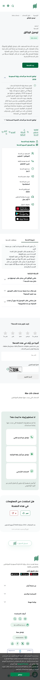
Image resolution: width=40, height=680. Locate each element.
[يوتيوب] (27, 643)
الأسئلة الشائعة (22, 133)
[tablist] (20, 239)
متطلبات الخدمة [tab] (11, 239)
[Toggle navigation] (3, 5)
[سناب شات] (12, 643)
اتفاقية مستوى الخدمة (35, 132)
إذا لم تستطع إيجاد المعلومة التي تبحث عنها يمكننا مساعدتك (21, 423)
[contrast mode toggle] (25, 619)
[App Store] (22, 219)
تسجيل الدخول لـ (22, 543)
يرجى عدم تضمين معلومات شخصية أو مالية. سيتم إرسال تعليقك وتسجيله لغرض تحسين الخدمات (21, 347)
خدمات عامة (15, 15)
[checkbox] (25, 513)
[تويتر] (22, 643)
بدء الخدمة (30, 65)
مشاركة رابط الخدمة (28, 141)
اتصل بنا (5, 132)
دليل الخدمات (26, 15)
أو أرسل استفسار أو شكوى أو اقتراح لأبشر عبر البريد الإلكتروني (20, 484)
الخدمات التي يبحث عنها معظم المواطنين (25, 397)
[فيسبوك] (17, 643)
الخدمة (36, 28)
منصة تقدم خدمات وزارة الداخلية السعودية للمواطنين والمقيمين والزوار (21, 565)
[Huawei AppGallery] (22, 208)
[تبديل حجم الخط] (20, 619)
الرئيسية (35, 15)
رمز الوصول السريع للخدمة (26, 144)
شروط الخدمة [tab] (30, 239)
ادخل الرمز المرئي (33, 364)
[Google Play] (22, 214)
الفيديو (13, 132)
